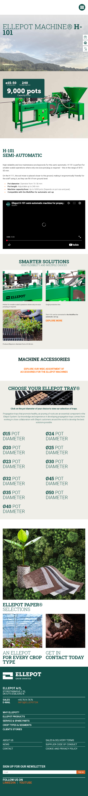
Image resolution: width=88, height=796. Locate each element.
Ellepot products (14, 716)
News (6, 744)
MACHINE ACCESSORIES (44, 359)
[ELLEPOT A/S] (19, 7)
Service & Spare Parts (16, 720)
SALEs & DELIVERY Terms (60, 740)
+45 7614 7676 (25, 699)
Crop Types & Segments (17, 725)
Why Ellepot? (11, 712)
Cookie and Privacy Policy (61, 748)
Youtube (25, 782)
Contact (8, 748)
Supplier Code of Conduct (61, 744)
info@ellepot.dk (27, 702)
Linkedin (9, 782)
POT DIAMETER (14, 436)
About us (8, 740)
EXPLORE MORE (54, 321)
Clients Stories (12, 729)
